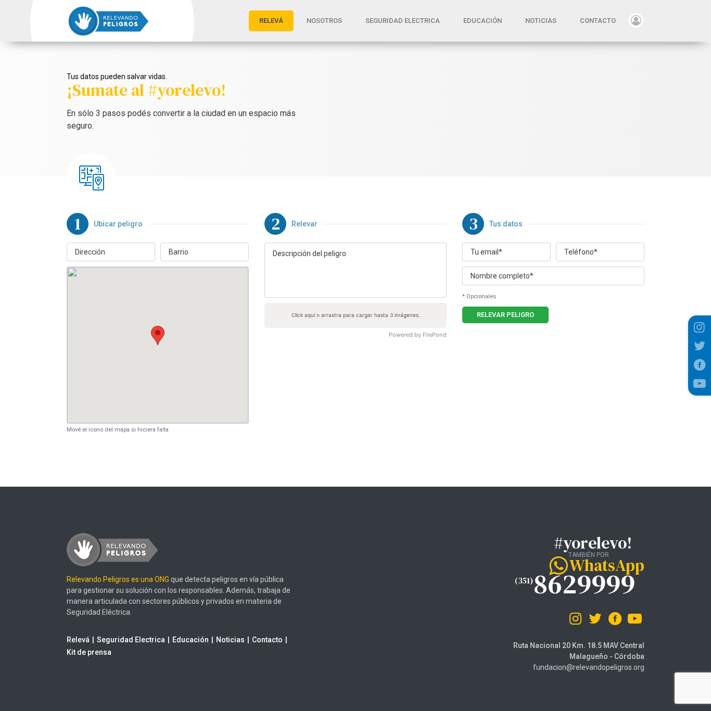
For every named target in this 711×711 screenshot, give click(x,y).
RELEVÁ (276, 20)
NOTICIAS (540, 20)
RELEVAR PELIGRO (505, 315)
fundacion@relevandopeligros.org (588, 667)
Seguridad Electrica (131, 640)
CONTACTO (598, 20)
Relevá (78, 640)
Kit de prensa (89, 652)
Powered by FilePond (418, 335)
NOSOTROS (324, 20)
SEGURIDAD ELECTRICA (402, 20)
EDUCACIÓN (482, 20)
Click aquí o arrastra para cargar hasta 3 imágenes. (355, 315)
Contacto (267, 640)
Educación (190, 640)
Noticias (230, 640)
